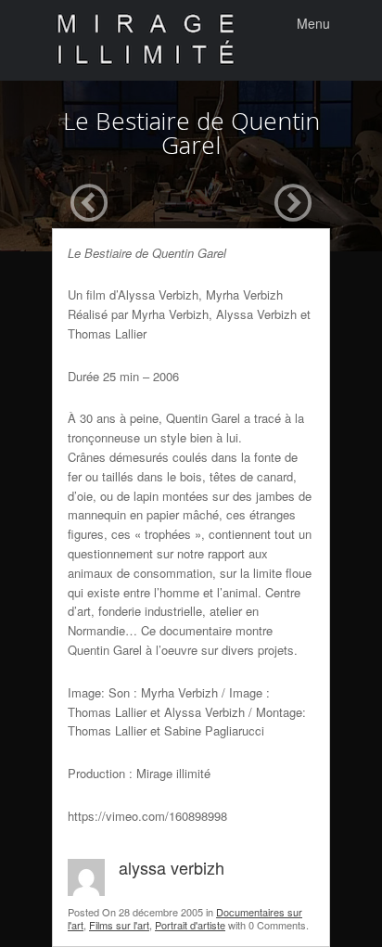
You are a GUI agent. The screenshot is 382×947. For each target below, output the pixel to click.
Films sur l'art (119, 924)
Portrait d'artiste (190, 924)
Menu (313, 23)
